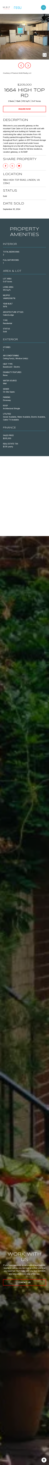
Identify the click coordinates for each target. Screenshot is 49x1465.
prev (21, 65)
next (28, 65)
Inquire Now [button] (24, 109)
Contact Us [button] (25, 1282)
